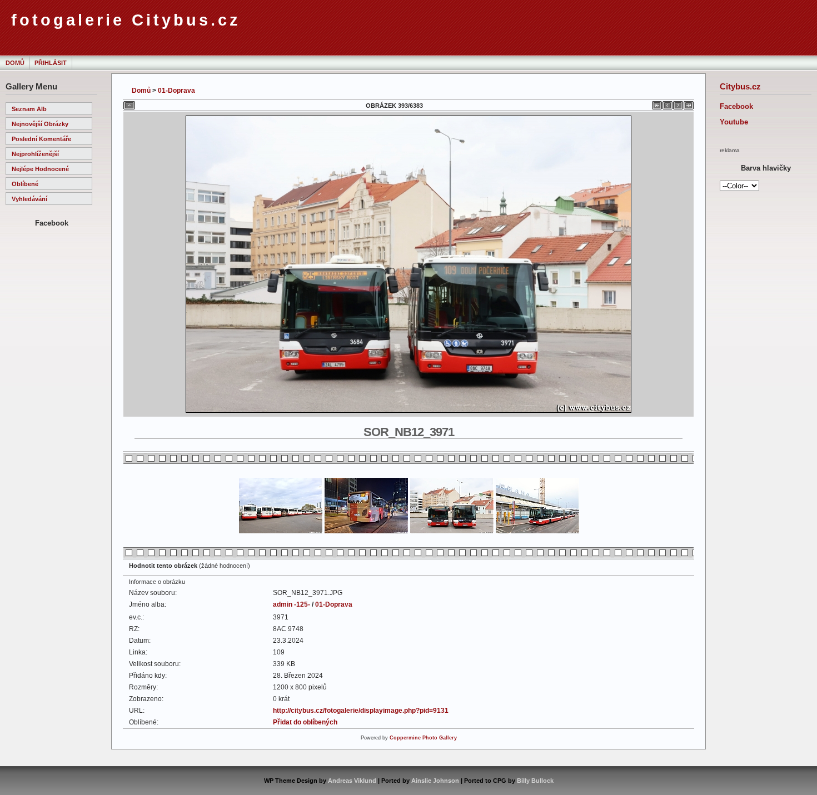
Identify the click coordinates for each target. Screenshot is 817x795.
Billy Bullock (535, 780)
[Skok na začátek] (657, 103)
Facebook (736, 106)
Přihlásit (50, 62)
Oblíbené (25, 184)
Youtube (734, 122)
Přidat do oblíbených (305, 722)
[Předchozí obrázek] (667, 103)
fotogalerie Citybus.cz (126, 20)
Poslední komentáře (41, 139)
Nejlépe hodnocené (40, 169)
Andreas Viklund (352, 780)
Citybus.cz (740, 86)
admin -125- (291, 604)
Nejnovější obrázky (40, 124)
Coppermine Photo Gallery (423, 738)
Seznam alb (29, 109)
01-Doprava (176, 90)
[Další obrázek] (678, 103)
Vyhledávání (29, 199)
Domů (15, 62)
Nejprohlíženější (35, 154)
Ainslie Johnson (435, 780)
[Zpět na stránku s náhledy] (129, 103)
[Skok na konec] (689, 103)
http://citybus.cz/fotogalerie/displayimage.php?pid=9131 (361, 710)
